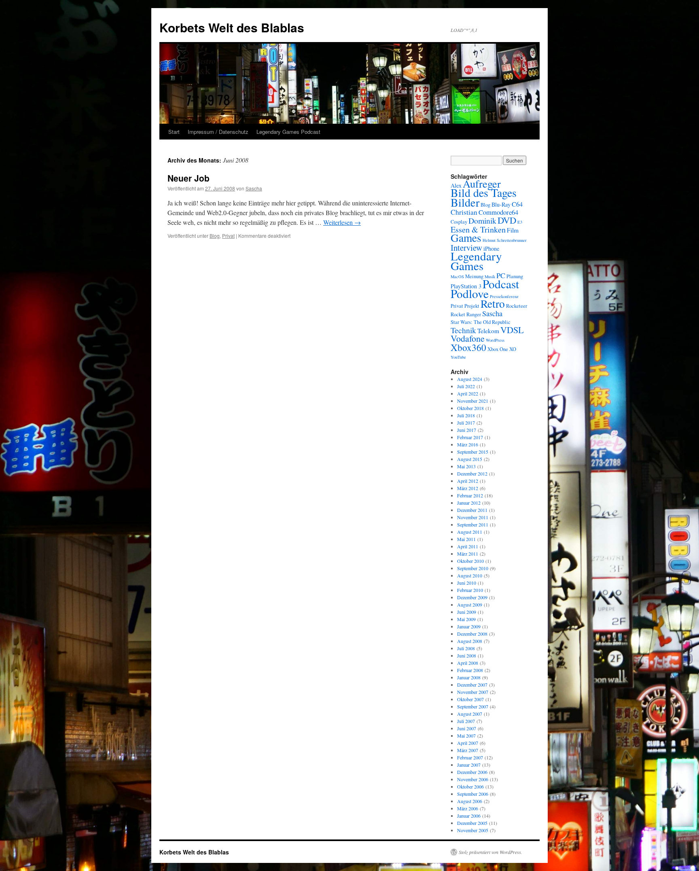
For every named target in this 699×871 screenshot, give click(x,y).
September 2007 (472, 706)
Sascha (254, 188)
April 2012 (467, 481)
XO (512, 349)
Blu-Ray (500, 204)
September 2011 (472, 524)
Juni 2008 (466, 655)
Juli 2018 (466, 415)
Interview (466, 247)
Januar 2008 (469, 677)
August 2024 (469, 379)
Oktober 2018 (470, 408)
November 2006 (472, 779)
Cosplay (459, 221)
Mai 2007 (466, 735)
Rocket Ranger (466, 314)
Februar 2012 (470, 495)
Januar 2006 (469, 815)
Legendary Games (476, 260)
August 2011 (469, 532)
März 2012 (467, 488)
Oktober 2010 (470, 561)
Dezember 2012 (472, 473)
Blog (215, 235)
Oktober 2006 (470, 786)
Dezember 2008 (472, 633)
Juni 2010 (466, 582)
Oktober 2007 (470, 699)
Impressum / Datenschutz (218, 131)
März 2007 (467, 750)
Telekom (488, 331)
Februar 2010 (470, 590)
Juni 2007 (466, 728)
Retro (493, 303)
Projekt (471, 305)
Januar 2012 (469, 502)
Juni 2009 (466, 612)
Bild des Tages (484, 192)
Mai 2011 (466, 539)
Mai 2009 (466, 619)
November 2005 (472, 830)
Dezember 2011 (472, 510)
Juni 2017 (466, 430)
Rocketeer (516, 305)
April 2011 (467, 546)
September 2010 (472, 568)
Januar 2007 (469, 764)
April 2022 (467, 393)
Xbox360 (468, 347)
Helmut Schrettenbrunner (505, 240)
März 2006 (467, 808)
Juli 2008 (466, 648)
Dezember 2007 (472, 684)
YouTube (458, 357)
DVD (507, 220)
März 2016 (467, 444)
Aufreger (482, 183)
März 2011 (467, 553)
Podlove (470, 293)
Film (513, 230)
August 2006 (469, 801)
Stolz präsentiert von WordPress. (490, 852)
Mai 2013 (466, 466)
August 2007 (469, 713)
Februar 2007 (470, 757)
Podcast (501, 284)
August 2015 (469, 459)
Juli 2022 (466, 386)
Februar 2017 (470, 437)
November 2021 (472, 400)
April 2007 (467, 743)
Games (466, 237)
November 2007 (472, 692)
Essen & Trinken (478, 229)
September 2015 (472, 451)
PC (500, 275)
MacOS (457, 276)
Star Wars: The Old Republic (480, 322)
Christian (464, 212)
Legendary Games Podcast (288, 131)
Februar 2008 (470, 670)
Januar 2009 (469, 626)
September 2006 (472, 794)
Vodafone (468, 338)
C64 (517, 204)
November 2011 (472, 517)
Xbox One (497, 349)
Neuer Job (188, 178)
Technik (463, 330)
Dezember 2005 (472, 823)
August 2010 (469, 575)
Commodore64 (498, 212)
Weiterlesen (342, 222)
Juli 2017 (466, 422)
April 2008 (467, 663)
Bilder (465, 202)
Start (174, 131)
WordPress (495, 340)
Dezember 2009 (472, 597)
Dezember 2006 (472, 772)
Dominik (482, 220)
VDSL (512, 329)
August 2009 (469, 604)
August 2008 (469, 641)
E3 (519, 222)
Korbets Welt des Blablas (231, 27)
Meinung (474, 276)
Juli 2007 (466, 721)
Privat (228, 235)
